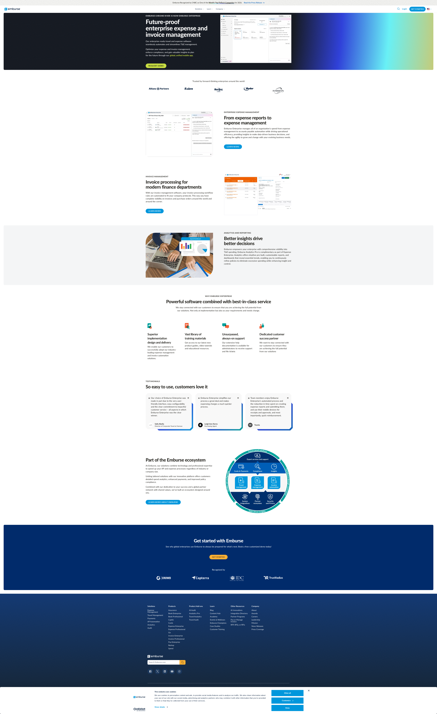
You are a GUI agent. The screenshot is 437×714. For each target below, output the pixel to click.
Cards (170, 623)
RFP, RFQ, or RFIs (238, 625)
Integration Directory (239, 613)
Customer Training (217, 629)
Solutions (198, 9)
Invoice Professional (176, 639)
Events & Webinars (217, 620)
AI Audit (192, 610)
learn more (233, 147)
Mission (255, 623)
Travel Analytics (195, 617)
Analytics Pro (194, 613)
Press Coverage (258, 629)
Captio (171, 620)
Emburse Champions (218, 623)
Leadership (256, 620)
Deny (287, 708)
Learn (209, 9)
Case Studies (215, 626)
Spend (170, 648)
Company (219, 9)
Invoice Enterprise (175, 636)
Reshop (171, 645)
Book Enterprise (174, 613)
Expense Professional (176, 629)
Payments (151, 618)
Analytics (151, 625)
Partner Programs (238, 617)
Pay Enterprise (174, 642)
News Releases (257, 626)
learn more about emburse (163, 502)
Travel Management (155, 615)
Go (169, 633)
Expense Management (152, 611)
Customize (286, 700)
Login (404, 9)
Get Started (417, 9)
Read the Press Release (253, 3)
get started (218, 557)
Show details (160, 707)
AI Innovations (236, 610)
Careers (255, 617)
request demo (156, 66)
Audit (149, 628)
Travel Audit (194, 620)
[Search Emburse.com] (398, 8)
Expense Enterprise (176, 626)
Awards (255, 613)
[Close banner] (309, 690)
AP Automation (153, 622)
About (254, 610)
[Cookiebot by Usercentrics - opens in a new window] (139, 709)
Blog (211, 610)
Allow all (287, 693)
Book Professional (175, 617)
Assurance (172, 610)
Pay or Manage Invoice (237, 621)
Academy (213, 617)
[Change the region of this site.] (429, 9)
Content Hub (215, 613)
